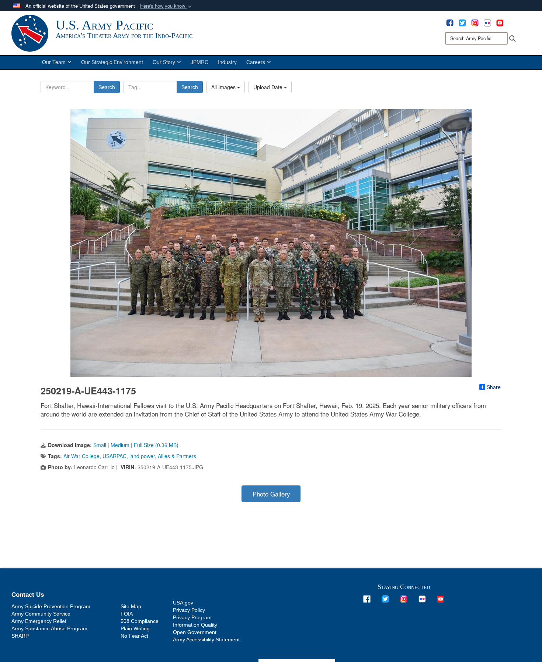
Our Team (54, 62)
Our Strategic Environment (112, 62)
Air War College (81, 456)
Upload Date (268, 87)
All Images (224, 87)
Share (494, 387)
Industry (227, 62)
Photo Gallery (271, 493)
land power (142, 456)
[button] (166, 6)
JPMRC (199, 62)
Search (106, 87)
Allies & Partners (177, 456)
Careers (255, 62)
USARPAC (114, 456)
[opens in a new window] (450, 22)
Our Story (164, 62)
